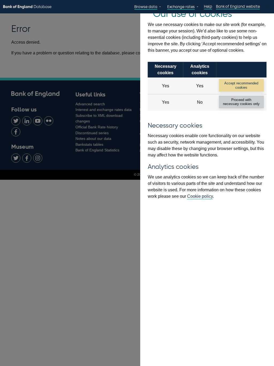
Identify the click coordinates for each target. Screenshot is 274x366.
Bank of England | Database (27, 7)
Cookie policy (200, 196)
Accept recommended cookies (241, 85)
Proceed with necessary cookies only (241, 102)
